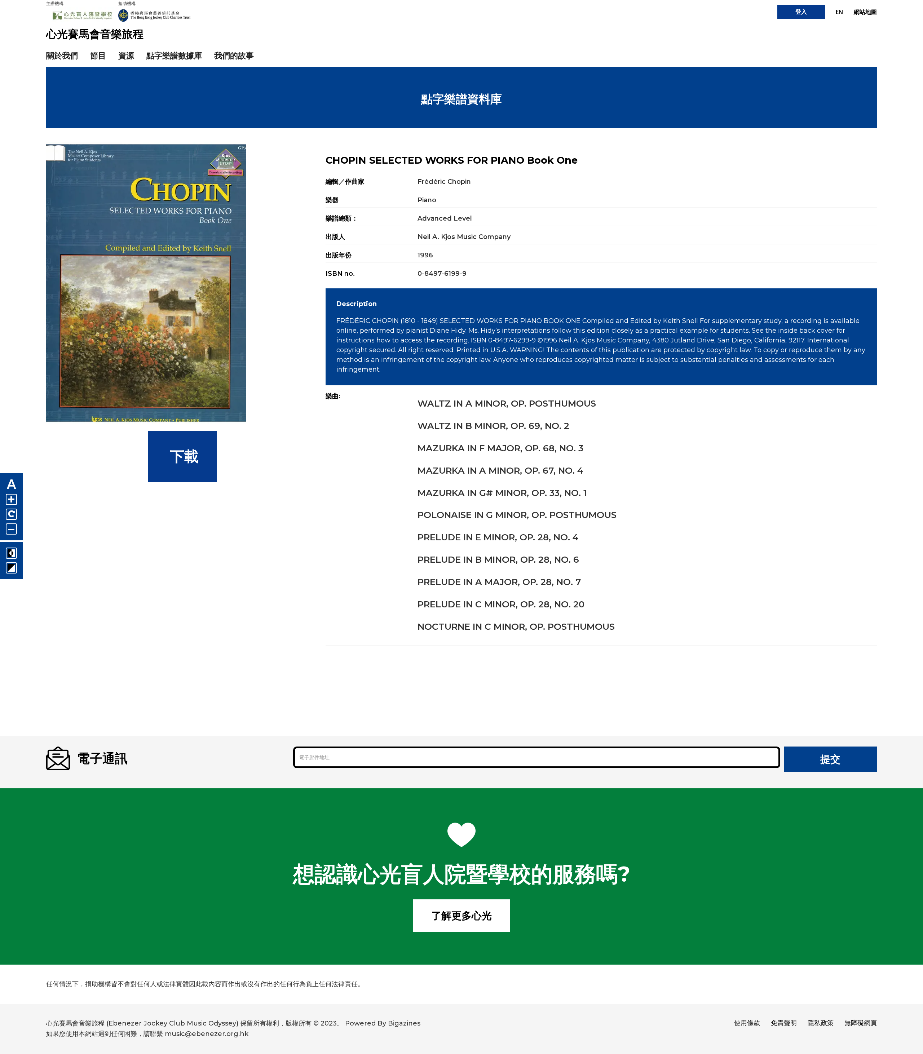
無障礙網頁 (860, 1023)
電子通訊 (102, 758)
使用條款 (747, 1023)
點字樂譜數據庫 (174, 56)
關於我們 (62, 56)
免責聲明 (784, 1023)
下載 (182, 456)
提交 (830, 759)
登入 (801, 11)
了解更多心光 (461, 915)
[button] (126, 56)
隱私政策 (821, 1023)
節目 (98, 56)
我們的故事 (234, 56)
